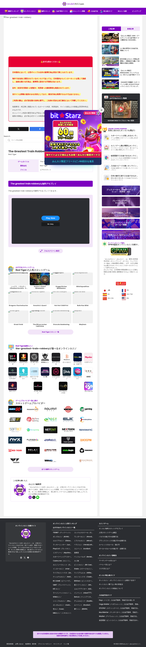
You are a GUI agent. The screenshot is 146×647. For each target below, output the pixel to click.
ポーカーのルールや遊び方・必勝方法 (112, 548)
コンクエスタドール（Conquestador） (84, 532)
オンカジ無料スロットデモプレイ (111, 528)
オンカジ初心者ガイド (107, 575)
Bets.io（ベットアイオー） (84, 597)
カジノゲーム (104, 523)
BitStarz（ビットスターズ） (84, 581)
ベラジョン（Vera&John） (84, 544)
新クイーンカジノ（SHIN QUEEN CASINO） (84, 585)
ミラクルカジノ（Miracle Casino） (84, 540)
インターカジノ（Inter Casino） (63, 569)
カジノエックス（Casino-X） (84, 577)
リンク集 (66, 644)
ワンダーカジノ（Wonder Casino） (84, 536)
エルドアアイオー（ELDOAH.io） (84, 589)
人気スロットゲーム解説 (108, 532)
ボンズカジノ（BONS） (61, 536)
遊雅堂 (76, 552)
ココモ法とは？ (104, 568)
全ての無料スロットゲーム (50, 469)
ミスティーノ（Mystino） (62, 552)
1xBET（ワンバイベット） (62, 585)
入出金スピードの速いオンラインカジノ (125, 166)
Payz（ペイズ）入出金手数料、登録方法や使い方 (117, 600)
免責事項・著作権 (30, 644)
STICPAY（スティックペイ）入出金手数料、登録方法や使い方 (119, 608)
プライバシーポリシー (45, 644)
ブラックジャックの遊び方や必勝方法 (112, 540)
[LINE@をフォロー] (37, 497)
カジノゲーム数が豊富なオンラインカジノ (125, 145)
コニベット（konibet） (83, 548)
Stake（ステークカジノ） (83, 569)
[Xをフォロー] (33, 497)
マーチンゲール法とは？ (108, 560)
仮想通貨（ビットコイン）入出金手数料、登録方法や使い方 (119, 620)
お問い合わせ (19, 644)
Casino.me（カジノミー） (63, 561)
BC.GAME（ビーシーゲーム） (63, 581)
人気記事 (111, 29)
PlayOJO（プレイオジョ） (63, 548)
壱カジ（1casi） (59, 609)
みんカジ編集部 (35, 484)
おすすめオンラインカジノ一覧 (64, 527)
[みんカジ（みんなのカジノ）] (73, 4)
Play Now (50, 218)
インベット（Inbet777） (83, 593)
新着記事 (130, 29)
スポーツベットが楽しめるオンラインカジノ (125, 135)
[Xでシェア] (18, 129)
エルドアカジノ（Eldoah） (63, 540)
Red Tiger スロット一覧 (50, 332)
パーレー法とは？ (105, 564)
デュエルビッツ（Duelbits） (84, 601)
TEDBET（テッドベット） (62, 532)
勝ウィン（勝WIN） (81, 609)
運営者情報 (10, 644)
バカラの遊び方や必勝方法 (108, 536)
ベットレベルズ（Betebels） (84, 557)
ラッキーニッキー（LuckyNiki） (63, 544)
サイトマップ (57, 644)
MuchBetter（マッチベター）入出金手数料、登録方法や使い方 (119, 612)
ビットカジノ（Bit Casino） (84, 565)
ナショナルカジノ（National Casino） (63, 577)
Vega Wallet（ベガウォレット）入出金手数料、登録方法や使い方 (119, 604)
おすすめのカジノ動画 (118, 97)
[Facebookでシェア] (40, 129)
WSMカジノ (57, 597)
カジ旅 (76, 561)
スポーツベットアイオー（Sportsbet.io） (63, 557)
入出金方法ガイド (105, 595)
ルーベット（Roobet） (82, 605)
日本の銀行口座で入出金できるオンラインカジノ (125, 176)
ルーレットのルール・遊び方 (109, 544)
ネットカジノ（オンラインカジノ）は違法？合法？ (117, 580)
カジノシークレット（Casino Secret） (63, 565)
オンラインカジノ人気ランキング (65, 523)
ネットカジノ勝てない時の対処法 (111, 584)
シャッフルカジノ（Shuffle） (63, 601)
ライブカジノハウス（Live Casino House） (63, 573)
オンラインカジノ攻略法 (108, 555)
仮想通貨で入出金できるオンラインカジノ (125, 155)
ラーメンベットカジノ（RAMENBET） (63, 593)
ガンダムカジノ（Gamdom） (63, 605)
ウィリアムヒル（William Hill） (84, 573)
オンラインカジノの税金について (111, 588)
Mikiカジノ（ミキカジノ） (62, 613)
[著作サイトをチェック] (30, 497)
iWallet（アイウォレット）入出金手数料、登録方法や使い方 (119, 616)
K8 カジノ (56, 589)
